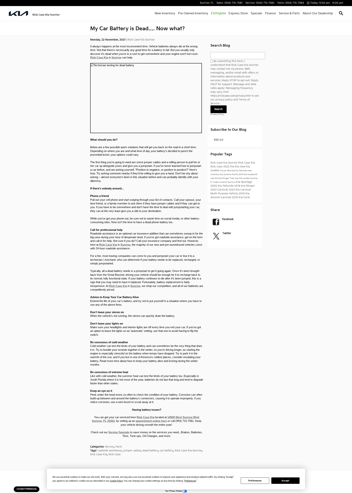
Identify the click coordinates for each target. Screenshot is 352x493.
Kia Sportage (244, 182)
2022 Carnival (219, 189)
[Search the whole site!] (341, 13)
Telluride (231, 171)
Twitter (226, 233)
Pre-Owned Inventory (193, 13)
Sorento (223, 182)
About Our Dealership (318, 13)
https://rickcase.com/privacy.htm (230, 95)
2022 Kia (229, 166)
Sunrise (116, 57)
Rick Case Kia (99, 57)
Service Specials (118, 432)
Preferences (255, 480)
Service (109, 446)
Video (216, 182)
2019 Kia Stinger (244, 185)
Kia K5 (235, 174)
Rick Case (115, 454)
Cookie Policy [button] (116, 481)
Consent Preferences (26, 489)
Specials (256, 13)
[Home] (18, 13)
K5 (256, 174)
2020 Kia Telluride (222, 185)
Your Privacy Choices (173, 491)
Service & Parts (289, 13)
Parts (118, 446)
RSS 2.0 (218, 139)
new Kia (214, 178)
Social (223, 171)
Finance (270, 13)
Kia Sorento (226, 174)
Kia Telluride (241, 171)
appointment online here (151, 420)
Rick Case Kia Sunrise (141, 39)
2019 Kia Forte (241, 197)
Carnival (226, 197)
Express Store (238, 13)
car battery (166, 450)
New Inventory (165, 13)
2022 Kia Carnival (240, 189)
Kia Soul (232, 182)
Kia (237, 166)
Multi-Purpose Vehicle (224, 193)
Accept (285, 480)
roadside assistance (110, 450)
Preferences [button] (190, 481)
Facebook (228, 219)
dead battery (150, 450)
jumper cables (132, 450)
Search (218, 109)
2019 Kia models (247, 174)
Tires (232, 178)
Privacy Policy (217, 114)
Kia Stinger (224, 178)
